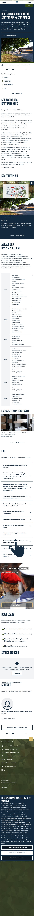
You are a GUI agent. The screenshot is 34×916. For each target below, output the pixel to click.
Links (3, 770)
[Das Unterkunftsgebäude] (17, 189)
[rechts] (32, 339)
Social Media (5, 742)
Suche (29, 2)
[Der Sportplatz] (23, 196)
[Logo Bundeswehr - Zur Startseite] (17, 2)
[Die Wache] (17, 196)
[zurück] (2, 427)
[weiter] (32, 427)
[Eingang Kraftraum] (19, 194)
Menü (4, 2)
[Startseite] (2, 65)
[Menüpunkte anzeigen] (6, 65)
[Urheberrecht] (31, 40)
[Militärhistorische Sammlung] (25, 193)
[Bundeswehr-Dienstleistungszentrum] (25, 191)
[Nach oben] (31, 739)
